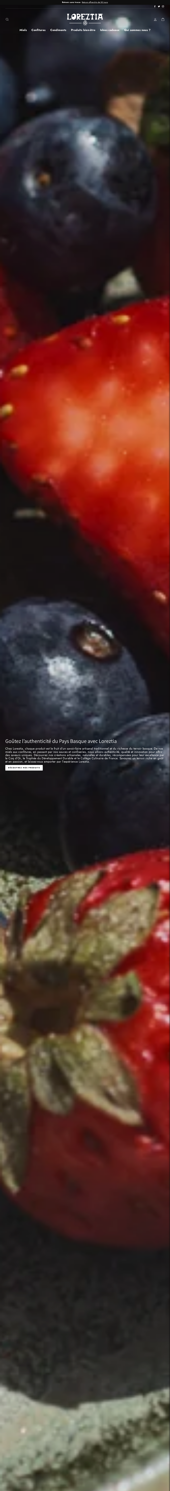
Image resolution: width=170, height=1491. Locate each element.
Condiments (58, 30)
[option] (85, 2)
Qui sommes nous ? (137, 30)
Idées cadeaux (110, 30)
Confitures (38, 30)
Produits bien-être (83, 30)
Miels (23, 30)
